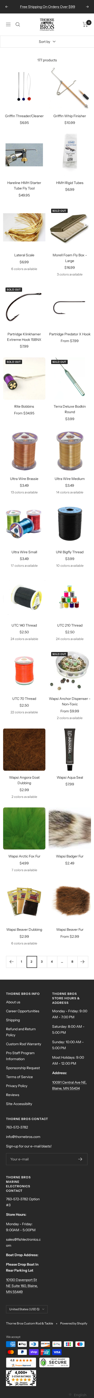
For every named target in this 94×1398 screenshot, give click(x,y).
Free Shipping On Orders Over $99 (47, 6)
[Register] (80, 1159)
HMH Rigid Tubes (69, 183)
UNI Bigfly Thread (69, 552)
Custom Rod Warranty (23, 1044)
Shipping (13, 1020)
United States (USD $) (24, 1309)
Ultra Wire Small (24, 552)
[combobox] (77, 1395)
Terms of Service (19, 1077)
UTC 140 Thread (24, 625)
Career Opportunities (22, 1011)
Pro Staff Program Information (20, 1056)
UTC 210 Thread (69, 625)
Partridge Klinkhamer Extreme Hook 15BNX (24, 337)
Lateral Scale (24, 255)
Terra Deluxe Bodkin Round (70, 409)
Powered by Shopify (73, 1323)
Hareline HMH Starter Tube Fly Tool (24, 185)
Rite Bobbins (24, 406)
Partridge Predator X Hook (69, 334)
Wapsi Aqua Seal (70, 777)
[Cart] (85, 24)
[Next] (82, 962)
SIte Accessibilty (19, 1104)
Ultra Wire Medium (70, 478)
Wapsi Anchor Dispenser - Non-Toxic (69, 701)
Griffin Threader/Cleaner (24, 116)
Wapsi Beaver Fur (69, 929)
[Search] (18, 24)
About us (13, 1002)
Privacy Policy (16, 1086)
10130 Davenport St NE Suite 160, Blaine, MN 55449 (22, 1286)
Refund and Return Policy (21, 1032)
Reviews (12, 1095)
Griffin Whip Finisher (69, 116)
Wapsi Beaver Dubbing (24, 929)
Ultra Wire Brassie (24, 478)
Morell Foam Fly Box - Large (70, 258)
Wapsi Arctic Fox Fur (24, 856)
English (80, 1394)
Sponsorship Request (23, 1068)
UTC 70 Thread (24, 698)
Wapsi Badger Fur (69, 856)
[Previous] (11, 962)
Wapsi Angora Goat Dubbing (24, 780)
